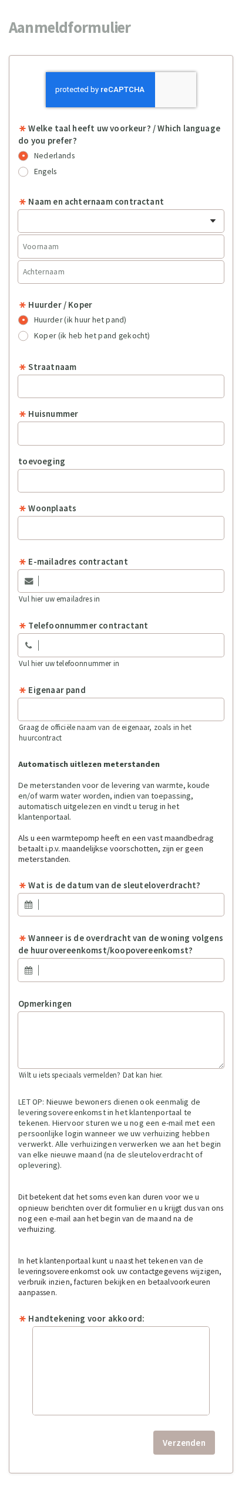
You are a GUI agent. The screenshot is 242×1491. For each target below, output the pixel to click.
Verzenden (184, 1442)
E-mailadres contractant (77, 561)
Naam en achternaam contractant (96, 201)
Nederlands (54, 156)
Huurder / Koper (60, 304)
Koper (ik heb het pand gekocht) (92, 336)
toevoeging (41, 461)
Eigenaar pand (56, 689)
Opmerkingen (45, 1003)
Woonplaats (52, 508)
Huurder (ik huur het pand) (80, 320)
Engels (45, 171)
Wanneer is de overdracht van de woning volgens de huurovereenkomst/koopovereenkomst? (120, 944)
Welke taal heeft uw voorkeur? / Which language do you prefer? (119, 134)
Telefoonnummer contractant (88, 625)
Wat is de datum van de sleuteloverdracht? (114, 885)
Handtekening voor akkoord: (86, 1318)
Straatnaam (52, 366)
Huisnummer (53, 413)
